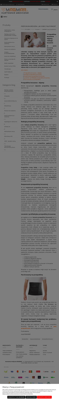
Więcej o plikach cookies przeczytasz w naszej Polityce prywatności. (17, 394)
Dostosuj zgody (31, 397)
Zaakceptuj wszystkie (44, 397)
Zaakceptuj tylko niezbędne (16, 397)
